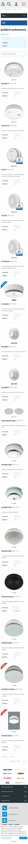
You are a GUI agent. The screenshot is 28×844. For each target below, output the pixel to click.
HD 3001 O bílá (6, 551)
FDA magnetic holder (9, 420)
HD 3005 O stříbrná (8, 689)
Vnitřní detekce (7, 9)
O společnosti (5, 796)
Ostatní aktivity (5, 800)
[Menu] (24, 4)
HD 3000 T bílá (7, 507)
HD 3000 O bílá (7, 464)
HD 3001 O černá (7, 596)
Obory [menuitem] (4, 15)
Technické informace (7, 791)
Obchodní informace (7, 787)
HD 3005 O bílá (6, 643)
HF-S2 (4, 169)
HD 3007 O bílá (6, 735)
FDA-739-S (5, 125)
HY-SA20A (5, 304)
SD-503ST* (5, 387)
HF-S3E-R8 (5, 261)
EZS (2, 9)
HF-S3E (4, 215)
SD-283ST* (5, 347)
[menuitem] (14, 42)
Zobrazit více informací (20, 835)
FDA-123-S (5, 83)
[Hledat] (9, 4)
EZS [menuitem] (3, 23)
